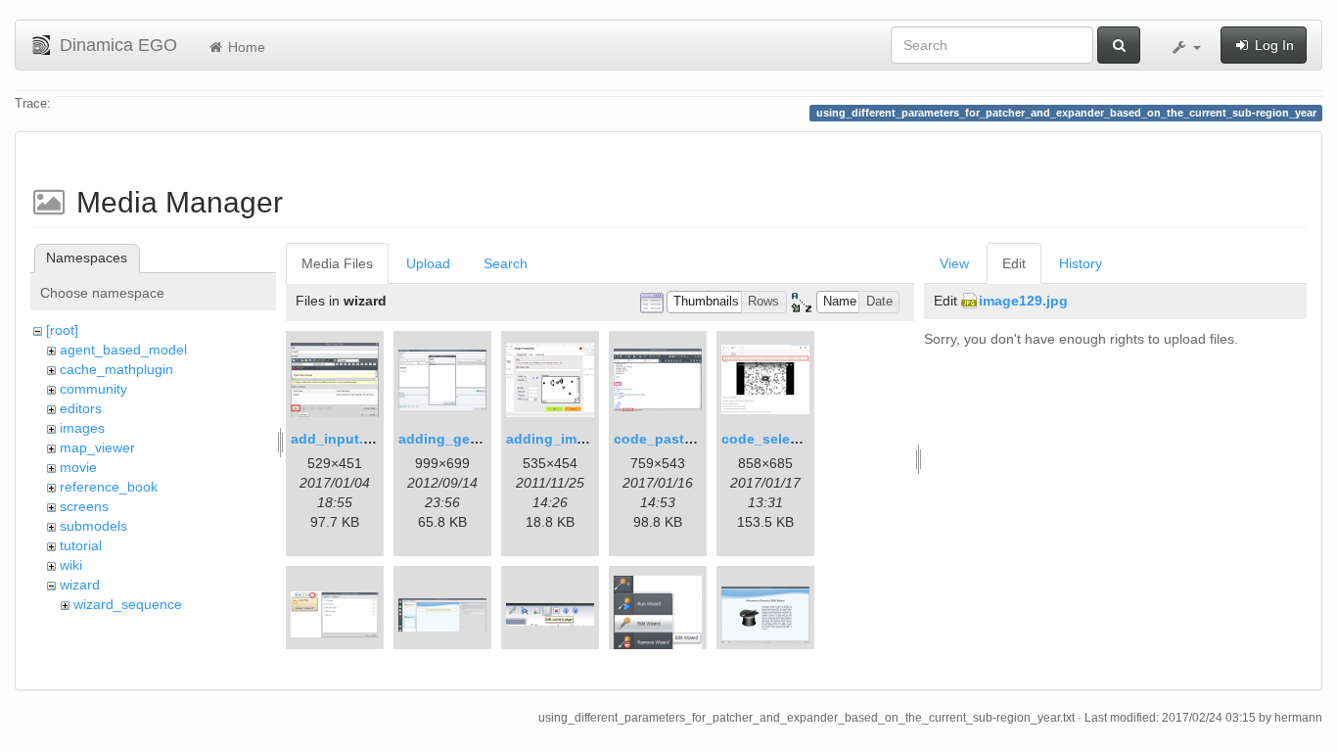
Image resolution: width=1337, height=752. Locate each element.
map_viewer (97, 447)
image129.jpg (1023, 300)
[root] (62, 330)
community (93, 389)
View (954, 263)
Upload (428, 263)
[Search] (1118, 45)
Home (244, 47)
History (1080, 263)
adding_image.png (568, 438)
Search (506, 263)
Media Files (337, 263)
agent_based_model (123, 349)
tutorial (81, 545)
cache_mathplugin (116, 369)
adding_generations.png (481, 438)
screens (84, 506)
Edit (1014, 263)
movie (78, 467)
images (82, 428)
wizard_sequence (127, 604)
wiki (71, 565)
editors (81, 408)
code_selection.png (787, 438)
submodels (93, 526)
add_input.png (340, 438)
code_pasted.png (672, 438)
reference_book (109, 486)
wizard (80, 584)
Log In (1272, 45)
